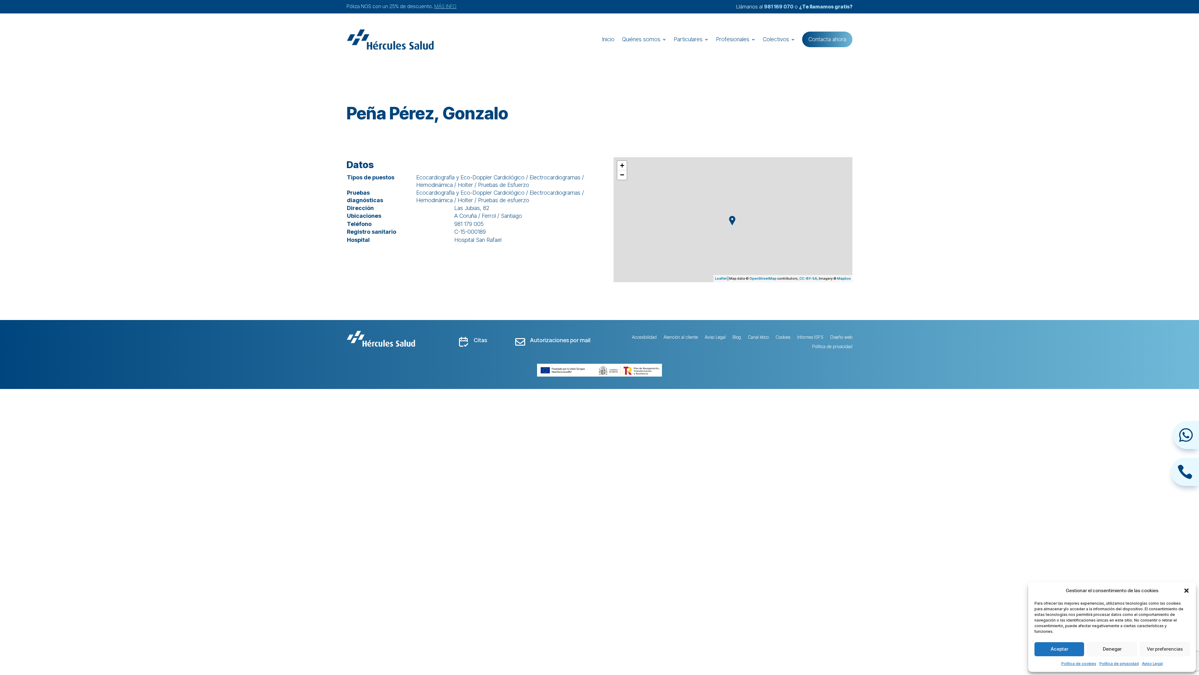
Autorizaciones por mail (560, 340)
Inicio (608, 39)
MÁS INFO (445, 6)
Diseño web (841, 337)
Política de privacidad (1119, 663)
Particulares (688, 39)
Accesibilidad (644, 337)
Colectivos (776, 39)
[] (1186, 447)
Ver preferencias (1165, 649)
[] (1185, 484)
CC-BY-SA (808, 278)
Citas (480, 340)
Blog (737, 337)
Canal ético (758, 337)
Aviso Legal (1152, 663)
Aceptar (1059, 649)
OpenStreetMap (763, 278)
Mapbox (844, 278)
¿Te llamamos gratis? (825, 6)
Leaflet (721, 278)
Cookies (783, 337)
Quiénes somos (641, 39)
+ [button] (622, 165)
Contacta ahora (827, 39)
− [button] (622, 175)
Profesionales (732, 39)
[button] (1186, 591)
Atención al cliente (681, 337)
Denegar (1112, 649)
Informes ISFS (810, 337)
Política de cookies (1078, 663)
